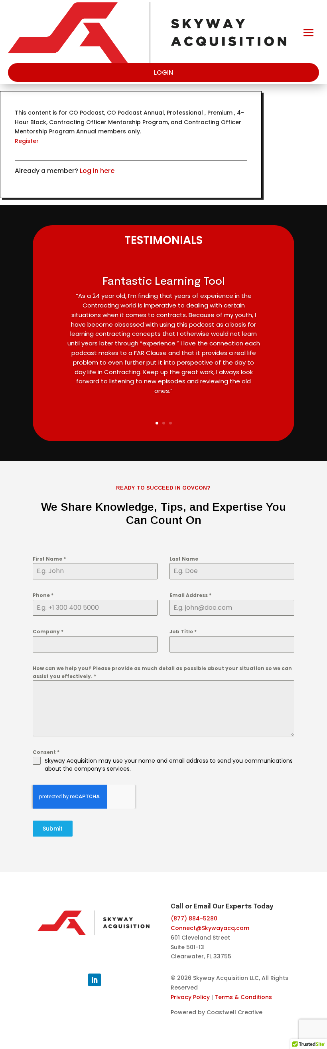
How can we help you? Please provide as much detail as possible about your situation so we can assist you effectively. (162, 672)
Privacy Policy (190, 997)
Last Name (183, 558)
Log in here (97, 170)
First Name (49, 558)
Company (48, 631)
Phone (43, 595)
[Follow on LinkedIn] (94, 980)
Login (163, 72)
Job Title (183, 631)
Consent (46, 752)
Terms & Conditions (243, 997)
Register (27, 141)
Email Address (190, 595)
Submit (53, 829)
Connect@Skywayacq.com (210, 928)
